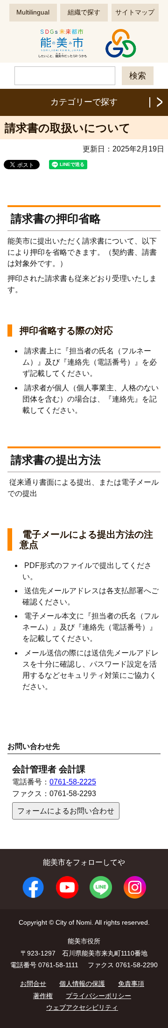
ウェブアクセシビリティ (82, 1007)
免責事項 (131, 983)
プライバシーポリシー (98, 995)
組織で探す (84, 12)
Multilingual (32, 12)
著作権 (43, 995)
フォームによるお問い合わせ (65, 811)
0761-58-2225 (72, 782)
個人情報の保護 (82, 983)
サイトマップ (134, 12)
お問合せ (33, 983)
